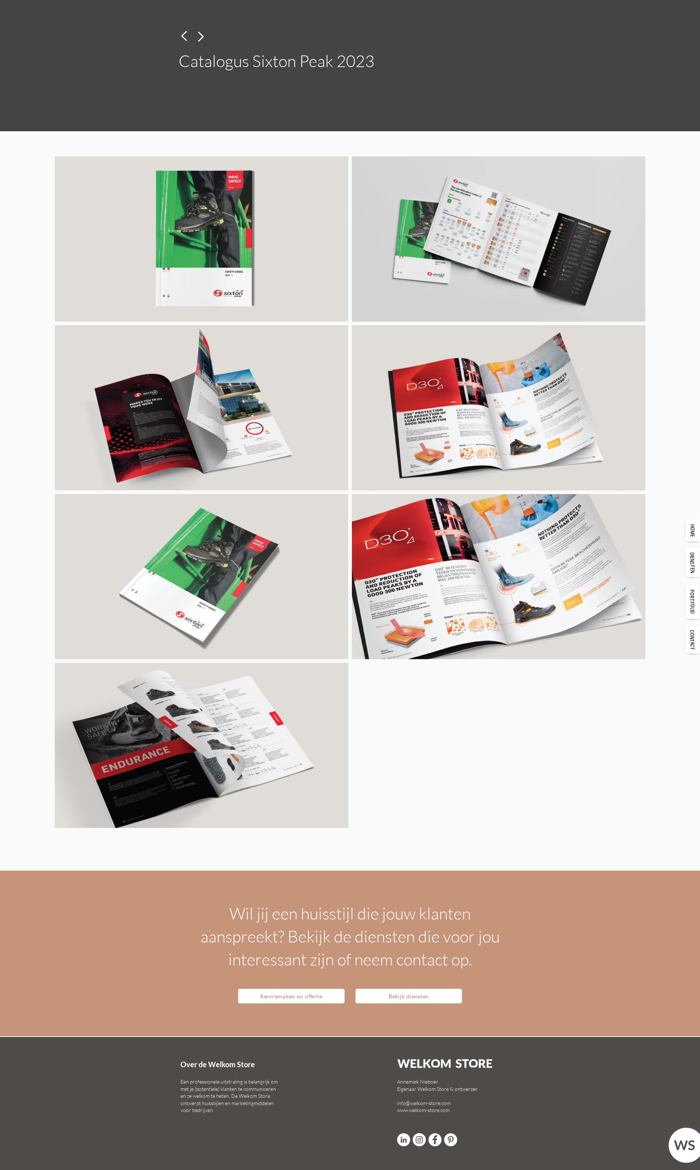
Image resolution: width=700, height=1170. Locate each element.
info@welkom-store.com (424, 1103)
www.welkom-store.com (423, 1110)
